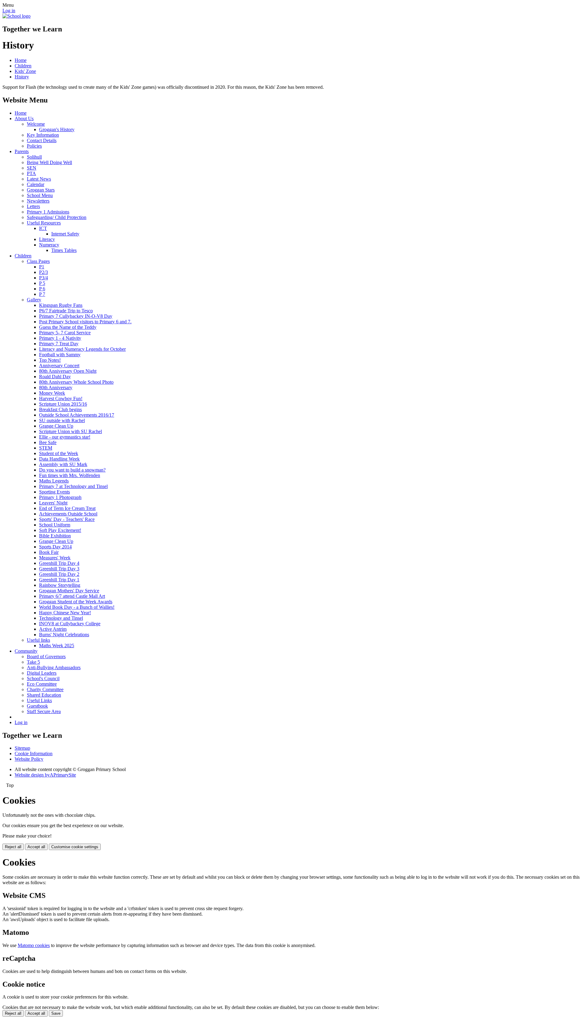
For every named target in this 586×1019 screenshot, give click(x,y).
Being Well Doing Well (49, 162)
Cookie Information (33, 753)
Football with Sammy (60, 354)
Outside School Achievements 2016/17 (76, 415)
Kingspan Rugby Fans (60, 305)
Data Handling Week (59, 458)
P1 (41, 266)
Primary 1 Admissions (48, 211)
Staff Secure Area (44, 711)
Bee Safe (47, 442)
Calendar (35, 184)
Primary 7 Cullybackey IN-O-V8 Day (75, 316)
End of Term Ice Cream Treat (67, 508)
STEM (45, 447)
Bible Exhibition (55, 535)
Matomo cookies (34, 945)
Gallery (34, 299)
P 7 (42, 294)
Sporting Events (54, 491)
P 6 (42, 288)
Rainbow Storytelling (59, 585)
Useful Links (39, 700)
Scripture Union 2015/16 (63, 404)
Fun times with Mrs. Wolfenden (69, 475)
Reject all (13, 847)
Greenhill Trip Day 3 (59, 568)
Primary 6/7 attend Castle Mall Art (72, 596)
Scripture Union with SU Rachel (70, 431)
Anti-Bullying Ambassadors (54, 667)
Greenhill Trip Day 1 (59, 579)
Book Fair (49, 552)
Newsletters (38, 200)
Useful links (38, 640)
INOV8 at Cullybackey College (69, 623)
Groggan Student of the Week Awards (75, 601)
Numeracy (49, 244)
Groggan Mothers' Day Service (69, 590)
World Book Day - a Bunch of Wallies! (76, 607)
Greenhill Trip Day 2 (59, 574)
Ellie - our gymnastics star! (64, 437)
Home (21, 60)
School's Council (43, 678)
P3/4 (43, 277)
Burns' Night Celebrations (64, 634)
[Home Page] (16, 16)
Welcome (36, 124)
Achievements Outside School (68, 513)
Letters (33, 206)
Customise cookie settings (74, 847)
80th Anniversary (55, 387)
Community (26, 651)
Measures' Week (55, 557)
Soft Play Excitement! (60, 530)
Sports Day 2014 (55, 546)
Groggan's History (56, 129)
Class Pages (38, 261)
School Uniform (54, 524)
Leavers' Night (53, 502)
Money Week (52, 393)
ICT (43, 228)
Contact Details (41, 140)
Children (23, 65)
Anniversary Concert (59, 365)
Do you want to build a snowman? (72, 469)
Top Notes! (50, 360)
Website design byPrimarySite (45, 774)
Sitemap (22, 748)
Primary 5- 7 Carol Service (65, 332)
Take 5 (33, 662)
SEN (31, 167)
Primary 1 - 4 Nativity (60, 338)
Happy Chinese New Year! (65, 612)
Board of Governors (46, 656)
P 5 (42, 283)
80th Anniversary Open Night (67, 371)
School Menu (40, 195)
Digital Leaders (41, 673)
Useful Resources (44, 222)
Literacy (47, 239)
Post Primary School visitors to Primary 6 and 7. (85, 321)
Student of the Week (58, 453)
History (22, 76)
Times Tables (64, 250)
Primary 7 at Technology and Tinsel (73, 486)
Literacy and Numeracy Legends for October (82, 349)
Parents (22, 151)
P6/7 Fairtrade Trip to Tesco (66, 310)
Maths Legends (54, 480)
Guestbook (37, 706)
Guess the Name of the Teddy (67, 327)
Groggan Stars (41, 189)
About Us (24, 118)
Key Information (43, 135)
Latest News (39, 178)
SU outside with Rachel (62, 420)
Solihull (34, 157)
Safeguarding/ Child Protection (56, 217)
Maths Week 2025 (56, 645)
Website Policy (29, 759)
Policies (34, 146)
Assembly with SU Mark (63, 464)
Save (55, 1013)
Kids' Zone (25, 71)
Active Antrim (53, 629)
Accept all (36, 847)
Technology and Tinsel (61, 618)
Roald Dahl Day (55, 376)
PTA (31, 173)
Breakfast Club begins (60, 409)
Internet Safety (65, 233)
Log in (8, 10)
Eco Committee (42, 684)
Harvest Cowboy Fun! (60, 398)
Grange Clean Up (56, 426)
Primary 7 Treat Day (58, 343)
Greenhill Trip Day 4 (59, 563)
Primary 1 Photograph (60, 497)
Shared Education (44, 695)
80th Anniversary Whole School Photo (76, 382)
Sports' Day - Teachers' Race (67, 519)
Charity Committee (45, 689)
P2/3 (43, 272)
